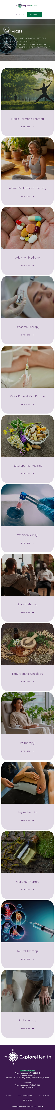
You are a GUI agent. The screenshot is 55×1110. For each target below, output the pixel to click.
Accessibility (44, 1095)
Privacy (9, 1095)
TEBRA (40, 1107)
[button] (51, 4)
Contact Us (27, 1100)
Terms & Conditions (25, 1095)
